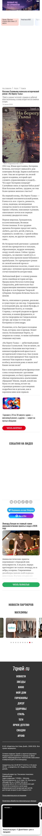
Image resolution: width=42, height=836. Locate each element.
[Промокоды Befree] (21, 628)
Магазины (21, 612)
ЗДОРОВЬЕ (21, 708)
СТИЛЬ (21, 713)
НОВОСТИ (21, 676)
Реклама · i (7, 807)
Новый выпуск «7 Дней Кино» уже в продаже (18, 831)
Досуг (16, 88)
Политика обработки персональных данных (19, 801)
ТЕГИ (21, 719)
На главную (6, 88)
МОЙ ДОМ (21, 692)
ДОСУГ (21, 703)
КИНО (21, 687)
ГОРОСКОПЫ (21, 697)
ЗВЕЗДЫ (21, 681)
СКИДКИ (21, 730)
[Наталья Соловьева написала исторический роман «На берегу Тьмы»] (23, 502)
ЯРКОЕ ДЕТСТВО (21, 724)
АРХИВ (21, 735)
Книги (23, 88)
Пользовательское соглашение (14, 795)
